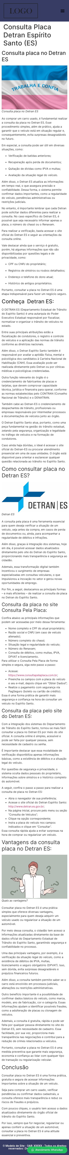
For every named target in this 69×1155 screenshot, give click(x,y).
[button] (62, 11)
